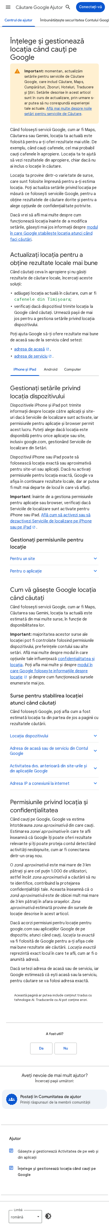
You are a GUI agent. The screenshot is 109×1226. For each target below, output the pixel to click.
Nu (65, 1048)
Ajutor (15, 1138)
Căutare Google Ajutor (39, 7)
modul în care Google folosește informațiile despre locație (51, 671)
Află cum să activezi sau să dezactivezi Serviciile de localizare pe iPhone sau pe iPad (51, 521)
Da (41, 1048)
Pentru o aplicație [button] (26, 571)
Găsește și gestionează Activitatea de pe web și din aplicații (58, 1154)
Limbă (18, 1210)
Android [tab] (51, 369)
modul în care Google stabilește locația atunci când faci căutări (54, 233)
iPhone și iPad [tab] (24, 369)
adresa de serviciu (30, 356)
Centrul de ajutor (18, 20)
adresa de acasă (29, 349)
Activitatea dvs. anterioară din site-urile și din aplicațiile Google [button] (48, 768)
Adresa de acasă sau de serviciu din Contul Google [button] (49, 751)
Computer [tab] (72, 369)
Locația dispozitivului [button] (29, 736)
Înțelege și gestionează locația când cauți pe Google (57, 1171)
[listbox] (25, 1216)
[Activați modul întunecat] (48, 1216)
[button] (8, 7)
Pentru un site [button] (22, 558)
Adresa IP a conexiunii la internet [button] (39, 783)
